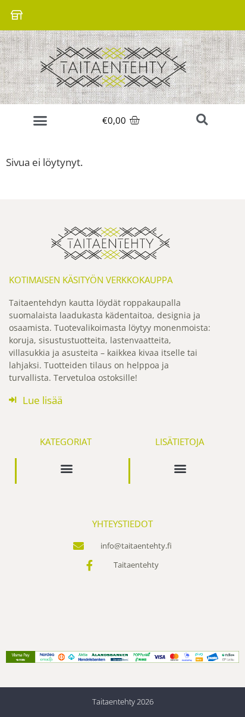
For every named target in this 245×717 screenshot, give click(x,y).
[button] (40, 120)
